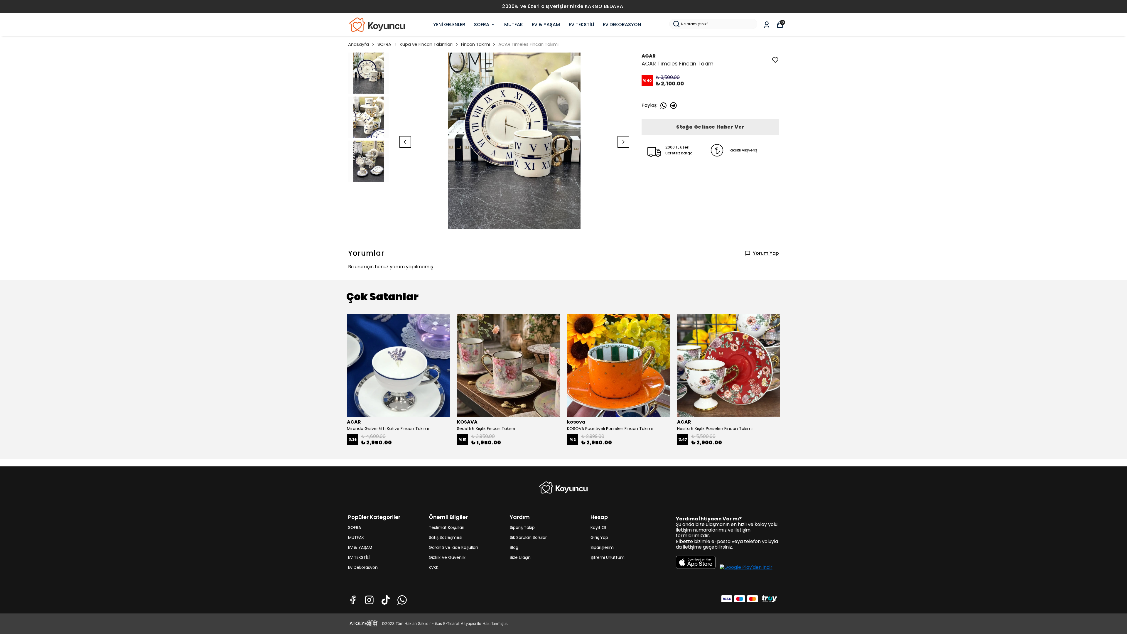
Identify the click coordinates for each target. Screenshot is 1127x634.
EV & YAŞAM (546, 24)
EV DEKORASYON (622, 24)
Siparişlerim (602, 547)
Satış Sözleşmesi (445, 537)
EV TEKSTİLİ (581, 24)
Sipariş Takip (522, 527)
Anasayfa (358, 44)
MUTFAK (513, 24)
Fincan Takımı (475, 44)
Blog (514, 547)
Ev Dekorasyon (363, 567)
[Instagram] (369, 600)
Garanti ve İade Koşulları (453, 547)
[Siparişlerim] (766, 24)
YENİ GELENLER (449, 24)
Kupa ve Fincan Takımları (426, 44)
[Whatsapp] (402, 600)
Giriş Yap (599, 537)
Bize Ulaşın (520, 557)
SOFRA (481, 24)
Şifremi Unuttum (608, 557)
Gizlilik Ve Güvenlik (447, 557)
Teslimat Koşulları (446, 527)
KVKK (433, 567)
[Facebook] (352, 600)
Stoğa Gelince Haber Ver (710, 127)
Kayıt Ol (598, 527)
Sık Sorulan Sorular (528, 537)
